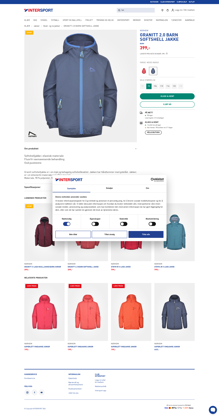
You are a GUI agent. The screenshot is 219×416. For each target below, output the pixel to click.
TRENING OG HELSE (105, 20)
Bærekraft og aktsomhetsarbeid (75, 384)
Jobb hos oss (73, 393)
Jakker (37, 26)
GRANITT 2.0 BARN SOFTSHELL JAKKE (81, 26)
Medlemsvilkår (100, 386)
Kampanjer (190, 20)
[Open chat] (213, 410)
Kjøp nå (167, 104)
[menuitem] (176, 21)
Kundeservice (29, 378)
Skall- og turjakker (51, 26)
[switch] (95, 224)
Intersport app (100, 391)
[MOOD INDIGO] (153, 71)
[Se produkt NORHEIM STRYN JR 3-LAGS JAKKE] (174, 237)
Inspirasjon (162, 20)
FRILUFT (89, 20)
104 (155, 86)
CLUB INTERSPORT (167, 2)
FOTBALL (55, 20)
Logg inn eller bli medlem (100, 381)
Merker (137, 20)
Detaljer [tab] (109, 188)
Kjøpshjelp (72, 378)
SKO (35, 20)
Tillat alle (146, 234)
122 (174, 86)
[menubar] (109, 21)
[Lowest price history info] (167, 53)
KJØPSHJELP (182, 2)
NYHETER (148, 20)
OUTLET (192, 2)
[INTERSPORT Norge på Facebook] (34, 392)
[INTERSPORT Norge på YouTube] (42, 392)
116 (167, 86)
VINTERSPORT (123, 20)
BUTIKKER (154, 2)
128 (180, 86)
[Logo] (40, 10)
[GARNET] (144, 71)
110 (161, 86)
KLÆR (27, 20)
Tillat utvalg (109, 234)
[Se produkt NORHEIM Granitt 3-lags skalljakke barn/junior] (44, 237)
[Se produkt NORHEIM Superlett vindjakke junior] (44, 317)
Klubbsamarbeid (74, 389)
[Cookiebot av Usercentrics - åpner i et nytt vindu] (153, 180)
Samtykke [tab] (71, 188)
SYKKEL (44, 20)
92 (143, 86)
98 (149, 86)
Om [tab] (147, 188)
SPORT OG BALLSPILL (72, 20)
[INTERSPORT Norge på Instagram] (27, 392)
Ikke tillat (73, 234)
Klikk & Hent (167, 96)
